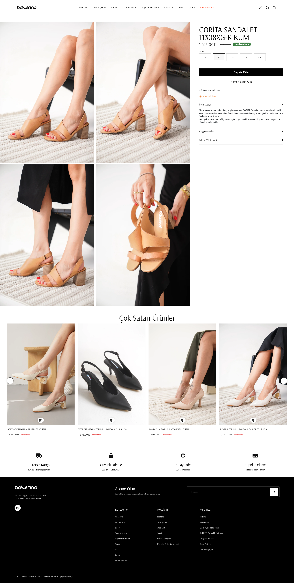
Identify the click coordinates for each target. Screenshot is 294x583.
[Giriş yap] (261, 7)
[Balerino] (36, 7)
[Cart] (274, 7)
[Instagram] (18, 508)
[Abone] (274, 492)
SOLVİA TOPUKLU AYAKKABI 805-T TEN (27, 429)
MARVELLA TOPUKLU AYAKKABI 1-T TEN (169, 429)
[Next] (284, 380)
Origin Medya (68, 576)
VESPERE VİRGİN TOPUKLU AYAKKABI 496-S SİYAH (103, 429)
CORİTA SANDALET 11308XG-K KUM (228, 33)
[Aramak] (267, 7)
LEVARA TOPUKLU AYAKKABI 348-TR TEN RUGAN (244, 429)
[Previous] (10, 380)
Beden (201, 51)
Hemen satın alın (241, 82)
